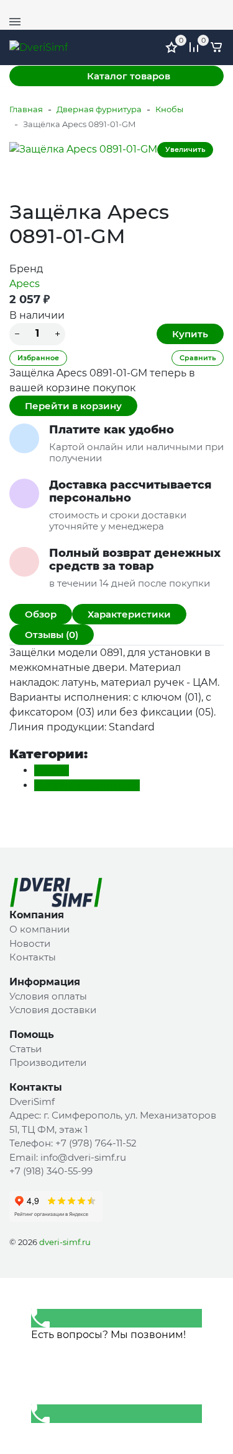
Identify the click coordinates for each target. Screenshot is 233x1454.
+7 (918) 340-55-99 (51, 1171)
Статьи (25, 1049)
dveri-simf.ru (65, 1242)
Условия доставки (52, 1010)
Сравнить (198, 357)
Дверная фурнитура (99, 109)
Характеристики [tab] (129, 614)
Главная (26, 109)
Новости (29, 943)
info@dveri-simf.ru (83, 1157)
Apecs (24, 284)
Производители (47, 1062)
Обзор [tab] (41, 614)
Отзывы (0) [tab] (51, 635)
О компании (39, 929)
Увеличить (185, 149)
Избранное (38, 357)
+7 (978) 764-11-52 (187, 9)
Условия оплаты (48, 996)
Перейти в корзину (73, 406)
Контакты (32, 957)
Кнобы (169, 109)
